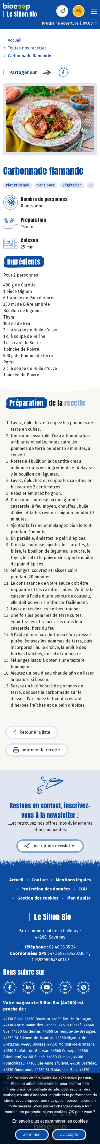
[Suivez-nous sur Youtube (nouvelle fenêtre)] (46, 987)
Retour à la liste (34, 732)
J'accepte (69, 1134)
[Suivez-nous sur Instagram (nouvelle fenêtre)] (65, 987)
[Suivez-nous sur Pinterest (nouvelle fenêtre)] (83, 987)
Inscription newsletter (54, 845)
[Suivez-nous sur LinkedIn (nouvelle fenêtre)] (28, 987)
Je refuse (32, 1134)
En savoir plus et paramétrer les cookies (50, 1121)
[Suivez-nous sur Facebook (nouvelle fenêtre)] (10, 987)
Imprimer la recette (40, 749)
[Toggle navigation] (94, 13)
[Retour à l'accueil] (16, 7)
